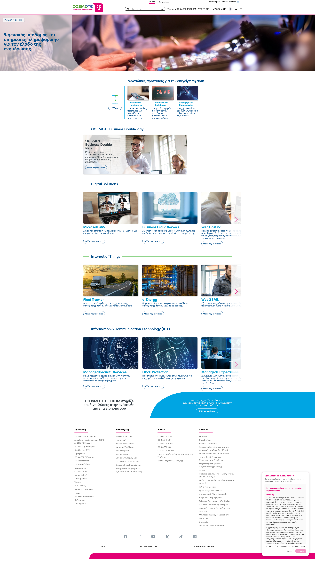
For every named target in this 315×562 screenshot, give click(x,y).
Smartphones (80, 478)
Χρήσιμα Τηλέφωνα (125, 447)
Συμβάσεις (204, 518)
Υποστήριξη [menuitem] (122, 429)
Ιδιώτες (152, 2)
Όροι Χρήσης (205, 440)
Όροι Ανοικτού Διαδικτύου (211, 525)
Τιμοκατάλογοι (123, 454)
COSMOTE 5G (164, 440)
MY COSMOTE (219, 9)
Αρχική (8, 19)
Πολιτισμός (79, 500)
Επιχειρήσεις (164, 2)
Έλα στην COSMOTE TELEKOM (182, 9)
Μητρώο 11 (204, 470)
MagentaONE (80, 475)
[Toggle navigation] (240, 9)
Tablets (77, 482)
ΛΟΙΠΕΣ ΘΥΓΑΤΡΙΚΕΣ (149, 546)
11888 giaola (80, 503)
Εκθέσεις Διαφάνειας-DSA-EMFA (214, 501)
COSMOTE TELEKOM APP (128, 461)
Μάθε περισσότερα (96, 167)
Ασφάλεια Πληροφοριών (210, 497)
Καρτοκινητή (80, 468)
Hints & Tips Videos (125, 443)
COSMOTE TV (80, 471)
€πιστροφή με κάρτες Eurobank (214, 515)
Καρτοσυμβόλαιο (82, 464)
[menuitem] (125, 536)
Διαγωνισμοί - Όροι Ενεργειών (213, 494)
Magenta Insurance (83, 489)
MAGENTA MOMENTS (84, 496)
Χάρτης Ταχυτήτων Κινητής (170, 460)
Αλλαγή (115, 108)
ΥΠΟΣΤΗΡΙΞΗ (204, 9)
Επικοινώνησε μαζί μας (126, 458)
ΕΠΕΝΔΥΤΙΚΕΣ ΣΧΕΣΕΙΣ (204, 546)
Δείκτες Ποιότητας (208, 443)
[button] (230, 9)
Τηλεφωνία (79, 453)
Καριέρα (203, 436)
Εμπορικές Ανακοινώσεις (210, 490)
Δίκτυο (225, 1)
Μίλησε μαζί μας (207, 411)
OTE (103, 546)
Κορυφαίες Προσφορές (85, 436)
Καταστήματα (214, 1)
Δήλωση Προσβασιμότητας (129, 465)
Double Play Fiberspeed (85, 446)
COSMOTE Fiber (165, 443)
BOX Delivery (80, 485)
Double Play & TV (82, 450)
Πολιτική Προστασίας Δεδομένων (214, 504)
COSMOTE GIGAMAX (84, 457)
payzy (77, 493)
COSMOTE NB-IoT (166, 450)
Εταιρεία (232, 1)
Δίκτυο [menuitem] (161, 429)
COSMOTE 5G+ (165, 436)
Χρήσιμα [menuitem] (203, 429)
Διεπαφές (203, 522)
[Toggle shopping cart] (237, 9)
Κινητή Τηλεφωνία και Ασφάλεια (214, 453)
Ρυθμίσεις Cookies (207, 487)
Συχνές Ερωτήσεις (124, 436)
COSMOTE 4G (164, 447)
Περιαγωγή (121, 440)
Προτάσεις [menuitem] (80, 429)
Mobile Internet (81, 460)
